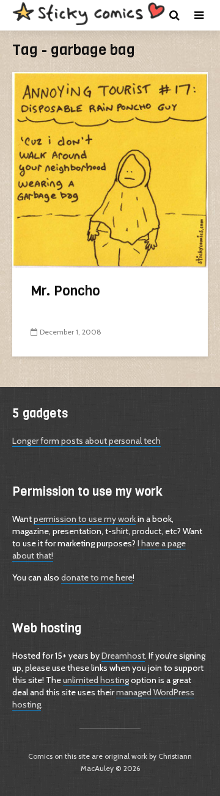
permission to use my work (85, 518)
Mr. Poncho (65, 291)
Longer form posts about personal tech (86, 440)
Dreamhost (123, 655)
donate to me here (97, 577)
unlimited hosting (96, 680)
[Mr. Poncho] (110, 169)
